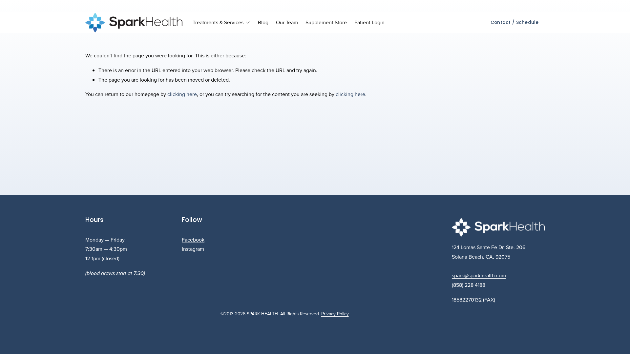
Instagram (193, 248)
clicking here (182, 94)
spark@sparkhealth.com (479, 275)
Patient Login (369, 22)
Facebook (193, 239)
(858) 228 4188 (468, 284)
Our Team (287, 22)
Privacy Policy (335, 313)
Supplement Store (326, 22)
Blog (263, 22)
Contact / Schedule (515, 22)
